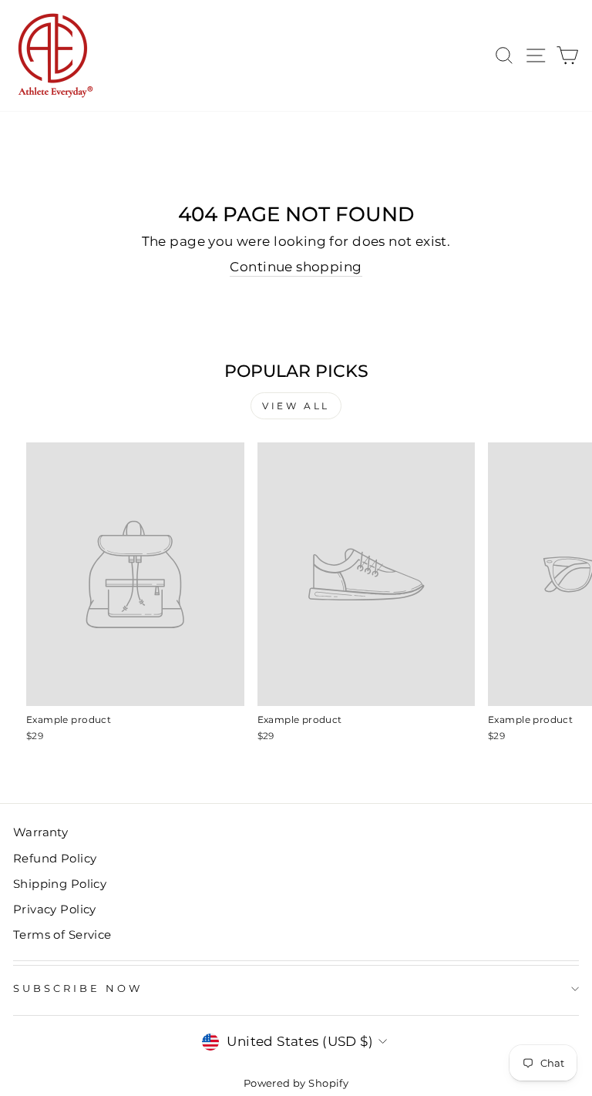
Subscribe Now (78, 988)
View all (296, 406)
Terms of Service (62, 934)
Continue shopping (296, 266)
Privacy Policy (54, 909)
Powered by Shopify (296, 1083)
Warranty (40, 832)
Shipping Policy (59, 883)
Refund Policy (54, 858)
